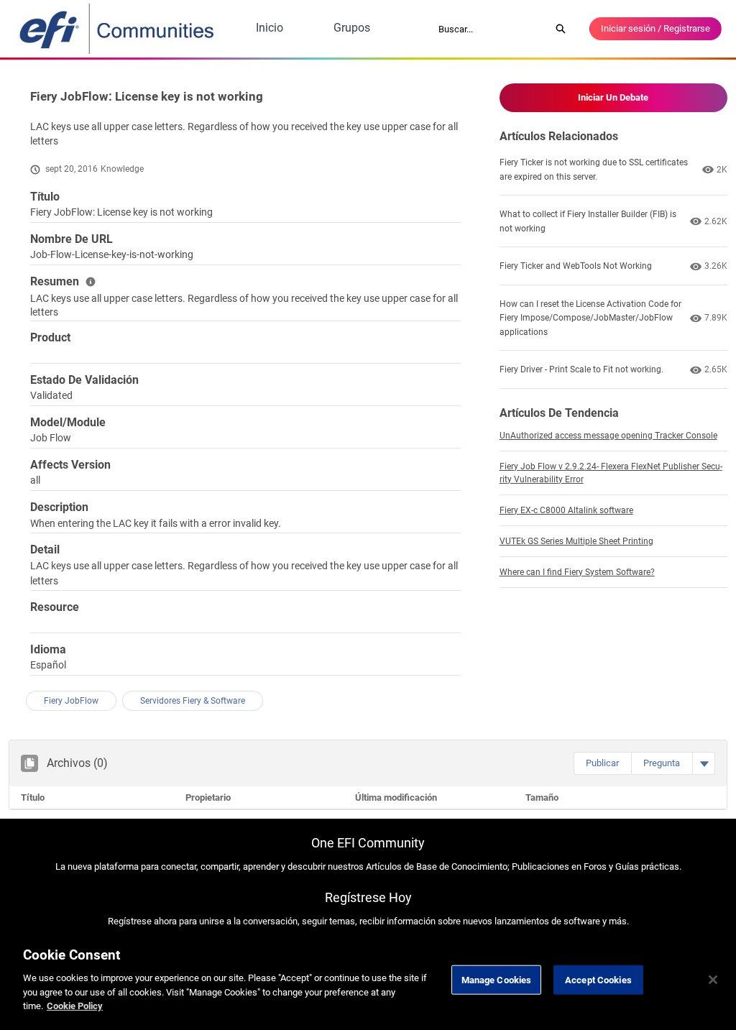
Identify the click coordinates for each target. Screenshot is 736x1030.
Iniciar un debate (613, 97)
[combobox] (489, 29)
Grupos (352, 28)
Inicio (269, 28)
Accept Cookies (598, 979)
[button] (602, 763)
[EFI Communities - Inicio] (117, 29)
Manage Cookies (496, 979)
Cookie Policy (75, 1006)
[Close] (713, 979)
